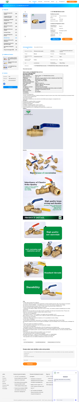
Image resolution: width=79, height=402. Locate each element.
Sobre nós (4, 379)
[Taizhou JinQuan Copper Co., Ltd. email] (4, 84)
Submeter (30, 364)
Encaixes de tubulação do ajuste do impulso (36, 375)
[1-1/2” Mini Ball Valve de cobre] (5, 67)
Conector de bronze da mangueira (10, 41)
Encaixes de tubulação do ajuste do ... (10, 20)
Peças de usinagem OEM (10, 49)
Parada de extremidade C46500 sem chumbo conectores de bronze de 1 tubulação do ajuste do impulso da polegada (21, 390)
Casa (3, 376)
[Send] (76, 400)
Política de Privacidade (4, 387)
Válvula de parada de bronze (10, 26)
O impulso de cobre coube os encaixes (10, 17)
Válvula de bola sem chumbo (10, 23)
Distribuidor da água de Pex (10, 47)
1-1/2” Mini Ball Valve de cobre (12, 67)
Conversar (10, 87)
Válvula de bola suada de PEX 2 (12, 62)
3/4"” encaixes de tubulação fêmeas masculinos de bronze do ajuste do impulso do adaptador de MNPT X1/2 (37, 392)
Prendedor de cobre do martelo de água (10, 44)
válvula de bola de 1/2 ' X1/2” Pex (54, 342)
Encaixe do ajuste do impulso (10, 14)
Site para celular (5, 385)
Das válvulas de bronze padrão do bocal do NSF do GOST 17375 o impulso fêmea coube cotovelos (21, 384)
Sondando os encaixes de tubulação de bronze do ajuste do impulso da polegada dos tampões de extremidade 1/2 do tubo (37, 380)
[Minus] (76, 373)
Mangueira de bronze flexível (10, 30)
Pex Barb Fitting (10, 32)
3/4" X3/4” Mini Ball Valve (28, 342)
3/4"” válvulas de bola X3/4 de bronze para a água (12, 58)
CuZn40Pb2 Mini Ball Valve (40, 342)
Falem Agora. (71, 1)
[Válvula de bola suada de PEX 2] (5, 63)
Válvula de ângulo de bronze (10, 35)
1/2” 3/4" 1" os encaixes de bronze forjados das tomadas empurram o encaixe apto (21, 378)
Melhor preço (56, 39)
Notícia (3, 381)
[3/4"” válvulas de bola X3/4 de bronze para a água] (5, 59)
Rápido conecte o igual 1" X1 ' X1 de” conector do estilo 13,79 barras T (37, 386)
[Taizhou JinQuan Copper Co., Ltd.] (7, 1)
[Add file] (54, 400)
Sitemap (4, 383)
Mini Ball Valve (10, 37)
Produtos (4, 378)
